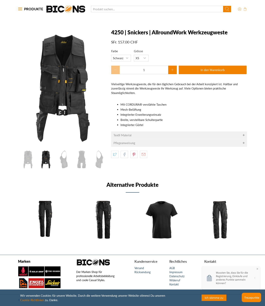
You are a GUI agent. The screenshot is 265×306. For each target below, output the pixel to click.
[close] (72, 124)
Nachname (31, 148)
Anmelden (53, 171)
